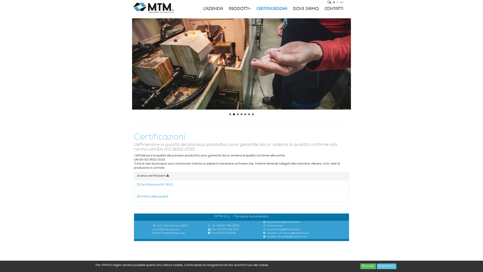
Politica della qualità (153, 196)
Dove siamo (306, 8)
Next (346, 64)
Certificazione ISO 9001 (156, 184)
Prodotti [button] (239, 8)
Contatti (334, 8)
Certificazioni (271, 8)
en (341, 2)
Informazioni (387, 266)
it (334, 2)
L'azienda (213, 8)
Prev (137, 64)
